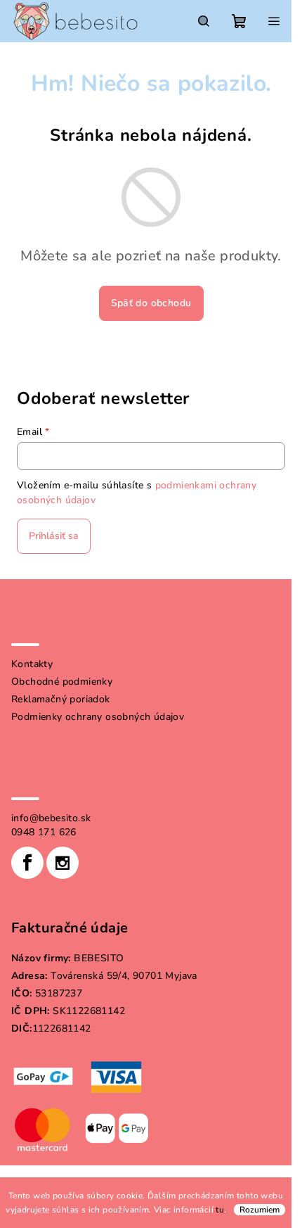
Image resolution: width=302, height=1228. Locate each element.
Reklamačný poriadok (60, 699)
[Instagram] (62, 863)
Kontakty (32, 664)
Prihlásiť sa (54, 536)
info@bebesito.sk (51, 818)
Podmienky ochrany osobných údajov (97, 716)
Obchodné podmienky (61, 681)
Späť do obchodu (151, 303)
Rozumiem (259, 1209)
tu (220, 1209)
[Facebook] (27, 863)
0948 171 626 (44, 832)
